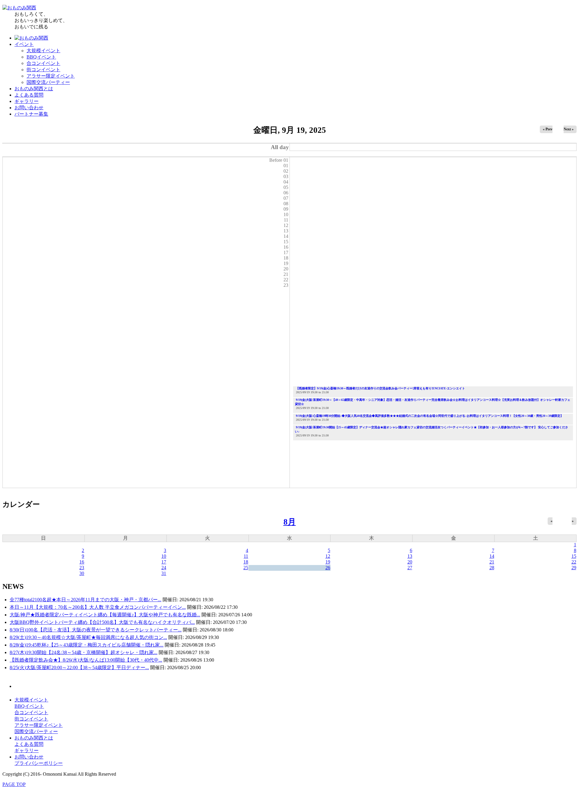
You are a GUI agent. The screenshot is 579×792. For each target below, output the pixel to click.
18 (245, 561)
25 (245, 567)
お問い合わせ (28, 107)
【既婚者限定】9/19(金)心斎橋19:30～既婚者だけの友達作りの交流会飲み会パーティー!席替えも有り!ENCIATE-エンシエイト (380, 388)
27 (409, 567)
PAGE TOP (14, 784)
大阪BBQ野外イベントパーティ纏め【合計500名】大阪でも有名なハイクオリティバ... (102, 622)
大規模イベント (43, 50)
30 (81, 573)
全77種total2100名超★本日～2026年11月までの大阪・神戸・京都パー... (85, 599)
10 (163, 556)
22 (573, 561)
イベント (24, 44)
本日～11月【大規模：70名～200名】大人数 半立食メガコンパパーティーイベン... (98, 607)
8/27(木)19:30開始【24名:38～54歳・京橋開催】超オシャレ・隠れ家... (83, 652)
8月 (289, 521)
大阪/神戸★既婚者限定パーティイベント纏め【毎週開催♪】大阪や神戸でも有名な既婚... (105, 614)
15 (573, 556)
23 (81, 567)
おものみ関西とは (33, 88)
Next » (569, 129)
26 (327, 567)
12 (327, 556)
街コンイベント (43, 69)
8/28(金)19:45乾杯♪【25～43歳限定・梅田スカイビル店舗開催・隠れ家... (86, 644)
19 (327, 561)
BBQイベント (41, 56)
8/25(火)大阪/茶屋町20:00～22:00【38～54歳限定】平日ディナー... (79, 667)
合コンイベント (43, 63)
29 (573, 567)
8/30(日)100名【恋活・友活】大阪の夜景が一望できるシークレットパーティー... (96, 629)
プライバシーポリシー (38, 763)
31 (163, 573)
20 (409, 561)
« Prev (547, 129)
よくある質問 (28, 94)
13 (409, 556)
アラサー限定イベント (51, 75)
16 (81, 561)
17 (163, 561)
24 (163, 567)
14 (491, 556)
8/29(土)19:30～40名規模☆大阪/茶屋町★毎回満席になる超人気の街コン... (88, 637)
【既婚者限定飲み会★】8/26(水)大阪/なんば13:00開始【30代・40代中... (86, 660)
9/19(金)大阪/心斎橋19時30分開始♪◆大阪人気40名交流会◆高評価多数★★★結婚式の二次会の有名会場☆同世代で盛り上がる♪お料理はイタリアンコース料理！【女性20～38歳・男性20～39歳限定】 (429, 415)
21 (491, 561)
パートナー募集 (31, 114)
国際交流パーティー (48, 82)
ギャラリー (26, 101)
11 (246, 556)
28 (491, 567)
